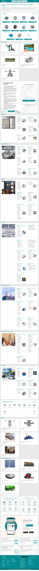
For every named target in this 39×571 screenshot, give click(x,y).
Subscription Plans (11, 111)
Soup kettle (29, 151)
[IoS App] (31, 532)
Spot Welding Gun (19, 277)
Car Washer (29, 372)
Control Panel (30, 184)
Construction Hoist (19, 319)
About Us (5, 111)
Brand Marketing (22, 564)
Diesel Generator (30, 206)
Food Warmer (19, 152)
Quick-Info (4, 564)
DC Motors (18, 199)
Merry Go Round (30, 338)
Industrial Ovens (30, 160)
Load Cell (29, 393)
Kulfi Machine (19, 120)
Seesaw (29, 337)
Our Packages (22, 562)
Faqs (3, 566)
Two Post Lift (30, 305)
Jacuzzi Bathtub (19, 337)
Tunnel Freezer (19, 127)
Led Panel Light (30, 385)
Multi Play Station (30, 339)
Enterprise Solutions (22, 566)
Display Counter (19, 153)
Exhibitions (4, 565)
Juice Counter (19, 151)
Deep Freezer (19, 138)
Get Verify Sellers (3, 542)
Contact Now (22, 543)
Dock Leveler (19, 252)
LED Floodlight (30, 292)
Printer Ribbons (19, 385)
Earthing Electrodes (30, 193)
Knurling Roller (30, 269)
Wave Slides (29, 351)
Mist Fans (18, 391)
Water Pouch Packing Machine (32, 229)
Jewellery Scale (30, 183)
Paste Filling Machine (31, 245)
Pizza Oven (29, 162)
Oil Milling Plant (19, 244)
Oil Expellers (19, 242)
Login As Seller (22, 567)
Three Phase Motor (19, 196)
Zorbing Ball (29, 350)
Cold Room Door (30, 120)
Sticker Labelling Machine (31, 247)
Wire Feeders (19, 276)
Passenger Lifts (30, 307)
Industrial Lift (29, 308)
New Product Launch (22, 565)
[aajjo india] (4, 1)
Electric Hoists (19, 322)
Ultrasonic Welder (19, 278)
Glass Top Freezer (19, 137)
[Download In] (22, 556)
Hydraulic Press (19, 271)
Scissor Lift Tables (30, 306)
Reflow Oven (19, 375)
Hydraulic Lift (30, 309)
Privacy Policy (30, 98)
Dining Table (18, 174)
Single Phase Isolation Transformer (19, 207)
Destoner (29, 174)
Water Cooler (30, 377)
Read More (8, 10)
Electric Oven (30, 161)
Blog (3, 563)
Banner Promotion (22, 563)
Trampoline (29, 349)
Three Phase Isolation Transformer (19, 211)
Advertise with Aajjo (22, 561)
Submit (29, 100)
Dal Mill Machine (30, 175)
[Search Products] (16, 1)
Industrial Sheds (19, 296)
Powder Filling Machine (31, 244)
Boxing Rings (19, 361)
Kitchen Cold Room (30, 121)
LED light (29, 371)
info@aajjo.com (31, 562)
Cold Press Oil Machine (20, 245)
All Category (34, 13)
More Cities (34, 401)
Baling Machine (19, 265)
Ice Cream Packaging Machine (32, 246)
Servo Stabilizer (19, 376)
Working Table (19, 169)
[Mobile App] (25, 532)
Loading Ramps (19, 260)
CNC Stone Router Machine (31, 265)
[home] (4, 556)
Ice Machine (18, 123)
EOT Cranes (19, 323)
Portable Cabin (19, 297)
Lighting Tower (30, 295)
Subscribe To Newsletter (29, 525)
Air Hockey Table (19, 360)
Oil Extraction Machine (20, 243)
